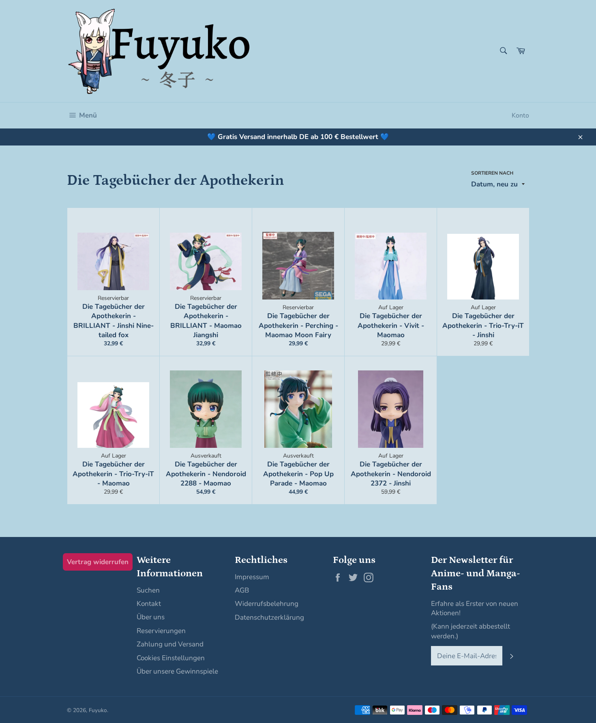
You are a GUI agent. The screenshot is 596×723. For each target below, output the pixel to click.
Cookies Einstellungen (171, 658)
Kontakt (149, 603)
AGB (242, 590)
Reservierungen (161, 630)
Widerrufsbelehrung (266, 603)
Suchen (148, 590)
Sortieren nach (492, 173)
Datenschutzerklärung (269, 617)
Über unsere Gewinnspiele (177, 671)
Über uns (151, 617)
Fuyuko (98, 710)
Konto (520, 115)
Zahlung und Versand (170, 644)
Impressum (252, 577)
